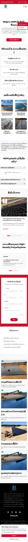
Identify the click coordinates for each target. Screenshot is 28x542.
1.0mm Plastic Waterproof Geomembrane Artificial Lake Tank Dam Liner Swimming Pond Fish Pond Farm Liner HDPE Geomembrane (21, 114)
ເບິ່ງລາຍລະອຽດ (7, 105)
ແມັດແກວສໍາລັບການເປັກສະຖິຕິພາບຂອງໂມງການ (14, 344)
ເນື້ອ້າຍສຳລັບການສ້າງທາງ (9, 341)
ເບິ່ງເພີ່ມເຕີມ (6, 229)
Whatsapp (21, 27)
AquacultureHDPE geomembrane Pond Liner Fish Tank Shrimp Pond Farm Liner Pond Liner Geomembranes (7, 114)
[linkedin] (25, 2)
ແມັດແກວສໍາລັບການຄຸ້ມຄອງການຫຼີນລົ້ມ (12, 347)
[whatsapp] (8, 512)
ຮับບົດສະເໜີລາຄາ (14, 40)
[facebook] (22, 2)
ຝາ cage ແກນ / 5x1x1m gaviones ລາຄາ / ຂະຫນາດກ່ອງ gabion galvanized (21, 132)
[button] (8, 235)
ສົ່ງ (14, 319)
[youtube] (19, 2)
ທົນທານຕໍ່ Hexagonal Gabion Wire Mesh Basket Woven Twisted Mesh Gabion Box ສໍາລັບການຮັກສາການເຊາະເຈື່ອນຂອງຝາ (7, 132)
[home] (5, 6)
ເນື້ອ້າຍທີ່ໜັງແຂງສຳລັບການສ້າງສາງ (11, 338)
